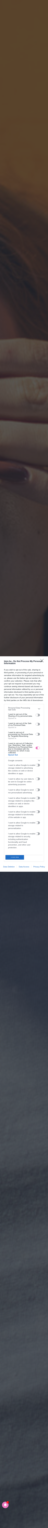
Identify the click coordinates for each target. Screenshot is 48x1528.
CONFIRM (15, 857)
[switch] (38, 715)
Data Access (24, 867)
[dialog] (24, 764)
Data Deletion (9, 867)
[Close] (42, 661)
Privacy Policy (39, 867)
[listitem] (24, 709)
